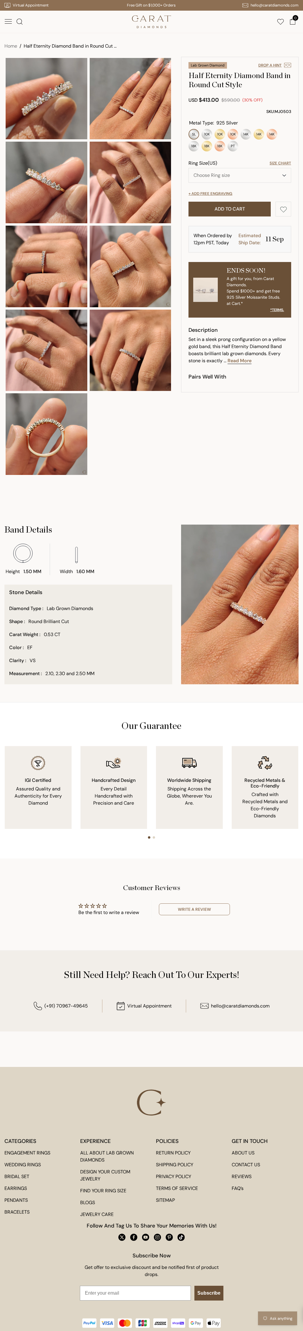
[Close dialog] (256, 579)
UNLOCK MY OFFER (151, 730)
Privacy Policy (138, 746)
